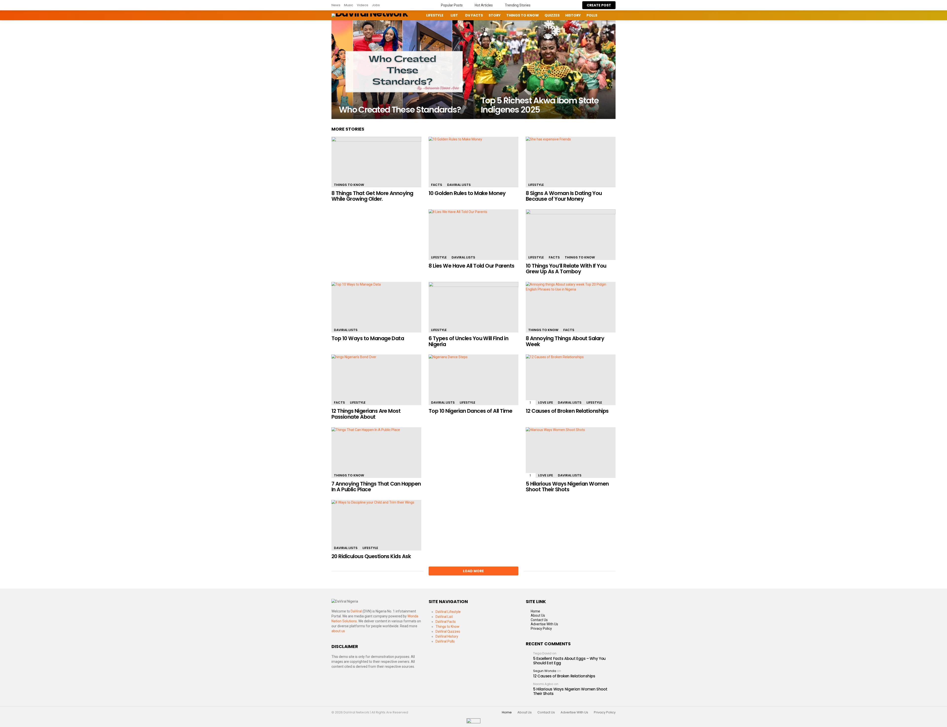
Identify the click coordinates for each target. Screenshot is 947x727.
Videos (362, 5)
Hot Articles (483, 5)
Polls (591, 15)
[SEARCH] (608, 15)
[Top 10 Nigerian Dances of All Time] (473, 379)
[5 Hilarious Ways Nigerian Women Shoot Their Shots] (571, 452)
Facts (436, 184)
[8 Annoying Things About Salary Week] (571, 307)
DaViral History (447, 636)
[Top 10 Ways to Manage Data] (376, 307)
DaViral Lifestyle (448, 612)
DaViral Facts (446, 622)
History (573, 15)
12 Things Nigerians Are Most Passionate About (366, 413)
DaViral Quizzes (448, 631)
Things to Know (522, 15)
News (335, 5)
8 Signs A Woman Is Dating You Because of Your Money (564, 196)
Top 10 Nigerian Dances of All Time (470, 410)
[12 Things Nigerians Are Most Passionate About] (376, 379)
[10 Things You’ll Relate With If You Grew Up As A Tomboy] (571, 234)
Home (535, 611)
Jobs (376, 5)
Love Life (545, 402)
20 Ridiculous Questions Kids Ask (371, 556)
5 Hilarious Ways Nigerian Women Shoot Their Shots (567, 486)
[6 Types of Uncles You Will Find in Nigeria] (473, 307)
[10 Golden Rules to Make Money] (473, 162)
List (454, 15)
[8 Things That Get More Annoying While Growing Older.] (376, 162)
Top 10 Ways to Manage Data (367, 338)
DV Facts (474, 15)
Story (495, 15)
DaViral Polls (445, 641)
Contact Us (539, 620)
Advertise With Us (544, 624)
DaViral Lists (459, 184)
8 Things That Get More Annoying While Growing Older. (372, 196)
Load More (473, 571)
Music (348, 5)
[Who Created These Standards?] (402, 69)
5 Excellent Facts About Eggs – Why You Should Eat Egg (569, 661)
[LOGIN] (616, 15)
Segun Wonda (544, 670)
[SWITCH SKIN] (416, 15)
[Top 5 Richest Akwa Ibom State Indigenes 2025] (545, 69)
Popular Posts (451, 5)
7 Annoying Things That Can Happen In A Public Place (376, 486)
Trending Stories (517, 5)
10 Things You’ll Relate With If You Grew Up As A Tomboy (566, 268)
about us (338, 631)
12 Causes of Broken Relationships (567, 410)
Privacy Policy (541, 628)
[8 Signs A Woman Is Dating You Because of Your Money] (571, 162)
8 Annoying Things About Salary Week (565, 341)
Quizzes (552, 15)
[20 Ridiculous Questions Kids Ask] (376, 525)
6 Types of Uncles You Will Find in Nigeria (468, 341)
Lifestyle (434, 15)
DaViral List (444, 617)
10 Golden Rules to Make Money (467, 193)
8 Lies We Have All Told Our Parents (471, 265)
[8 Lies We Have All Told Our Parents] (473, 234)
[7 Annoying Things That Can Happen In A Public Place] (376, 452)
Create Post (599, 5)
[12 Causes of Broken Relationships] (571, 379)
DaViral (356, 611)
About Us (538, 615)
